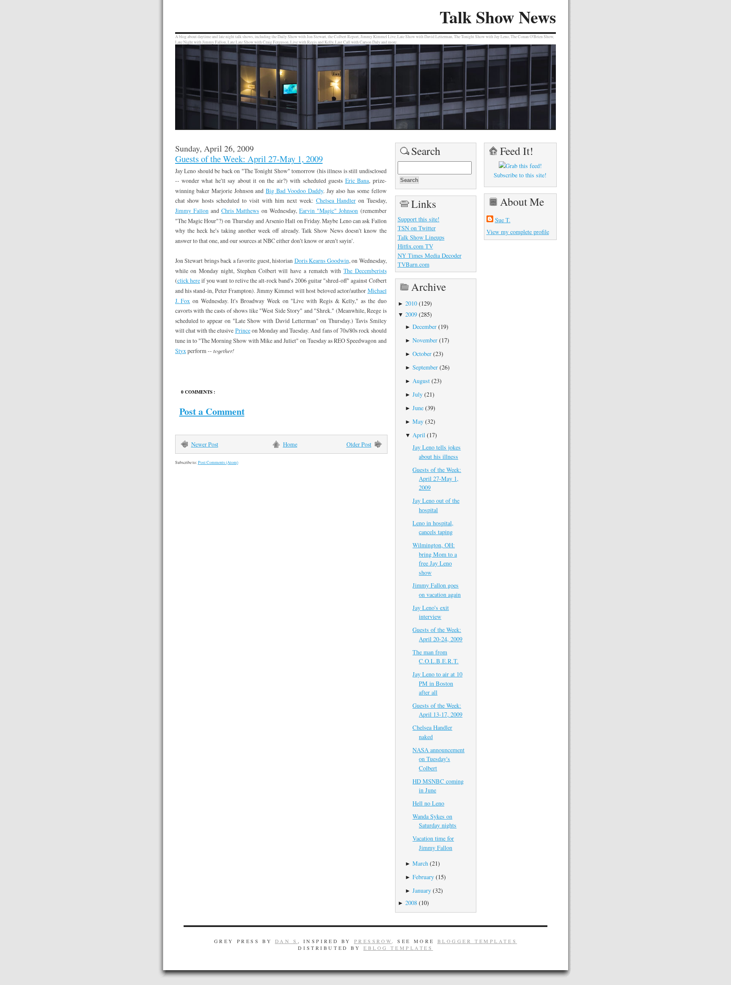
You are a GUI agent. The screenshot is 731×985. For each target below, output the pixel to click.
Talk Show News (498, 17)
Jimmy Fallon (192, 211)
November (424, 340)
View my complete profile (517, 232)
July (417, 394)
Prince (242, 330)
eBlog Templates (398, 947)
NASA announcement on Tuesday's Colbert (438, 759)
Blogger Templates (477, 941)
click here (188, 280)
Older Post (358, 444)
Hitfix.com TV (415, 246)
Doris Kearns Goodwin (321, 261)
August (421, 381)
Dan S (286, 941)
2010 (411, 303)
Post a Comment (212, 411)
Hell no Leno (428, 803)
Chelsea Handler (336, 200)
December (424, 327)
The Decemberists (365, 271)
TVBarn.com (413, 264)
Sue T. (503, 220)
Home (290, 444)
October (421, 354)
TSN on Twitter (417, 228)
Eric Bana (357, 181)
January (421, 890)
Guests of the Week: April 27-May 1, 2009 (249, 159)
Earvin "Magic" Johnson (328, 211)
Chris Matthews (240, 211)
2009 (411, 314)
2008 (411, 903)
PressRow (373, 941)
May (417, 421)
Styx (180, 351)
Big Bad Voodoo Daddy (294, 191)
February (423, 877)
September (425, 367)
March (420, 863)
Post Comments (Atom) (218, 462)
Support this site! (419, 219)
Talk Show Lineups (421, 237)
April (418, 435)
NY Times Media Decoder (430, 255)
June (417, 408)
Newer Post (204, 444)
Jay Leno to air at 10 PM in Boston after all (437, 683)
